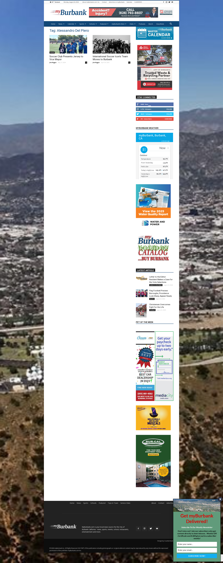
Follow (169, 116)
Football (152, 336)
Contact (104, 2)
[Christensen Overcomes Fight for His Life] (142, 337)
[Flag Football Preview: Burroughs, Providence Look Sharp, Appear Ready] (142, 319)
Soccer (52, 52)
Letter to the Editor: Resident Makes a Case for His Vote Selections (161, 306)
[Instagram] (166, 2)
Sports (81, 24)
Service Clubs (125, 554)
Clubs (132, 24)
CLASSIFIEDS (138, 2)
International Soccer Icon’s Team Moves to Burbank (110, 58)
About (153, 554)
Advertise (170, 554)
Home (53, 24)
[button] (171, 24)
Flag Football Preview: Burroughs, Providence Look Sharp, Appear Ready (160, 319)
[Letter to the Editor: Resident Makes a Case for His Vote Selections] (142, 304)
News (60, 24)
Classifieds (160, 24)
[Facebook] (163, 2)
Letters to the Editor (156, 311)
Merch (151, 24)
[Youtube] (172, 2)
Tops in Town (113, 554)
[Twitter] (169, 2)
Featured (103, 24)
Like (149, 112)
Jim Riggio (52, 62)
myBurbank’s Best (118, 24)
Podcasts (142, 24)
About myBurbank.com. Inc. (91, 2)
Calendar (129, 2)
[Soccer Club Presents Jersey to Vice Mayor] (68, 44)
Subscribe (168, 126)
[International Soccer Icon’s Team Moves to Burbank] (111, 44)
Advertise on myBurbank (116, 2)
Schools (92, 24)
